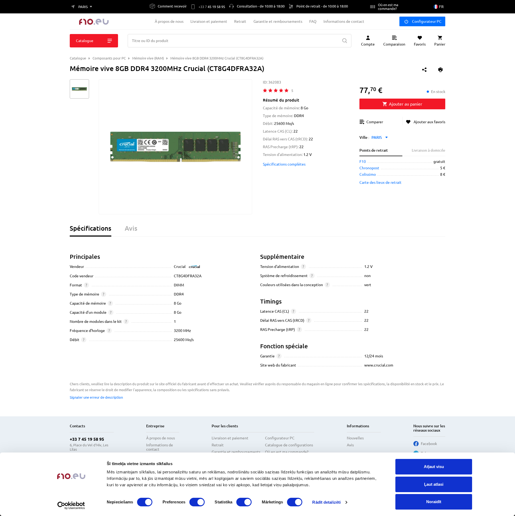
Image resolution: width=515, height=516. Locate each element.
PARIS (376, 137)
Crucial (180, 266)
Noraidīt (433, 501)
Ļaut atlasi (433, 484)
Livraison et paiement (208, 21)
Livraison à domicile (428, 150)
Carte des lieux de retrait (380, 182)
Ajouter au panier (405, 104)
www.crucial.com (378, 365)
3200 (178, 330)
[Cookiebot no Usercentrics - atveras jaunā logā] (71, 506)
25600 (179, 340)
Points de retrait (373, 150)
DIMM (179, 285)
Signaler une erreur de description (96, 397)
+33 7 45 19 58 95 (87, 439)
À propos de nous (169, 21)
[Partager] (424, 69)
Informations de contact (343, 21)
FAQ (313, 21)
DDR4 (179, 294)
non (367, 276)
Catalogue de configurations (289, 445)
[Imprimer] (440, 69)
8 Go (177, 303)
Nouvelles (355, 438)
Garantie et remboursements (277, 21)
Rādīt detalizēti (326, 502)
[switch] (197, 502)
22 (366, 311)
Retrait (240, 21)
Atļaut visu (434, 466)
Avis (350, 445)
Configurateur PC (427, 21)
